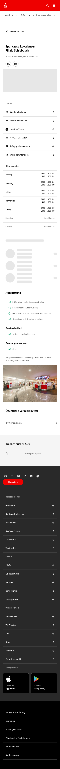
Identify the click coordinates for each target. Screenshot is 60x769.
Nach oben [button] (13, 482)
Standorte (9, 15)
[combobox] (30, 453)
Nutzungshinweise (14, 729)
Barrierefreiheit (12, 747)
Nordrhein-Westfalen (42, 15)
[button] (54, 5)
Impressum (10, 721)
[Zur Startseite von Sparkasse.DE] (5, 5)
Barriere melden (13, 755)
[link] (5, 476)
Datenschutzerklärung (15, 712)
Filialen (23, 15)
